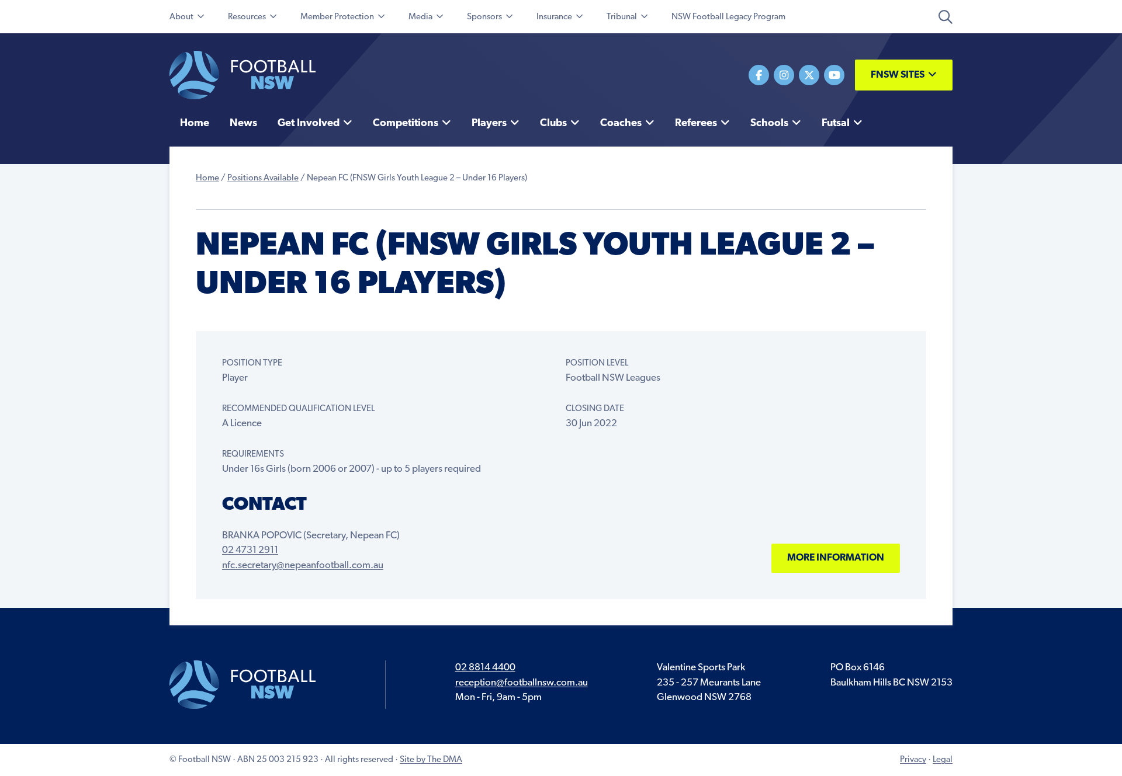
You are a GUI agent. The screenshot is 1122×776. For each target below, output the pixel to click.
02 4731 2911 (250, 550)
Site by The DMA (431, 760)
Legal (943, 760)
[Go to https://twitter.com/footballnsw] (809, 75)
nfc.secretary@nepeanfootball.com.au (302, 565)
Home (207, 178)
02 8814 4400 (485, 668)
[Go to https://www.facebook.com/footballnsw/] (759, 75)
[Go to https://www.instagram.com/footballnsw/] (784, 75)
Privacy (913, 760)
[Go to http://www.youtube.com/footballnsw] (834, 75)
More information (835, 558)
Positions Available (263, 178)
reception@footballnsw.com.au (521, 683)
